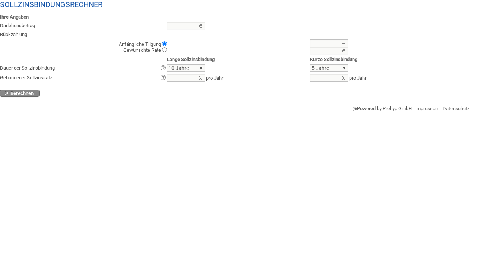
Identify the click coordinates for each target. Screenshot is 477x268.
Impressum (427, 108)
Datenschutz (456, 108)
